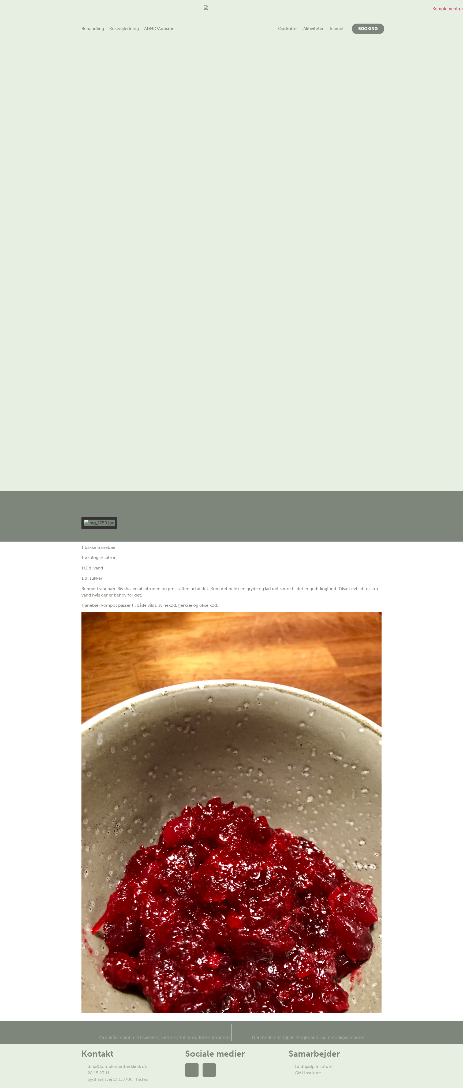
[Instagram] (209, 1070)
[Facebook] (192, 1070)
